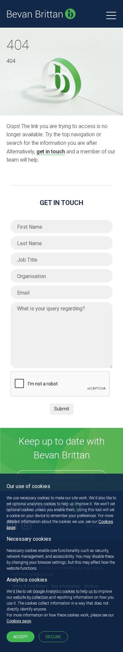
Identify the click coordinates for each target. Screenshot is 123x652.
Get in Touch (61, 203)
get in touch (50, 151)
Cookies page (19, 621)
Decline (53, 637)
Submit (61, 408)
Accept (20, 637)
